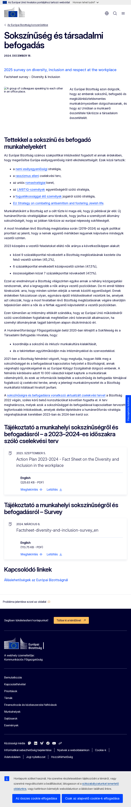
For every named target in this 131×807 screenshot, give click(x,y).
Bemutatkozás (13, 677)
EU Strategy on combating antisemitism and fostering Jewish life (58, 203)
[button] (31, 489)
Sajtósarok (10, 718)
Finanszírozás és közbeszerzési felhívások (30, 704)
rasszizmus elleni (27, 176)
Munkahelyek (12, 711)
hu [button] (107, 13)
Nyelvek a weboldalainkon (73, 750)
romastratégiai (35, 182)
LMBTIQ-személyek (31, 189)
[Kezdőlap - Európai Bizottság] (14, 12)
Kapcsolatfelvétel (15, 684)
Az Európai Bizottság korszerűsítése (28, 24)
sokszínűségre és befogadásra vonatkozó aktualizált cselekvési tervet (56, 395)
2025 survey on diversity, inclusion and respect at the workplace (60, 70)
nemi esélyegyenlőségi (31, 169)
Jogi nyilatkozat (35, 757)
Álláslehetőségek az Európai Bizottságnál (36, 580)
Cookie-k (100, 750)
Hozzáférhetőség (62, 757)
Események (11, 725)
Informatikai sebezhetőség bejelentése (28, 750)
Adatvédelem (12, 757)
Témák (8, 698)
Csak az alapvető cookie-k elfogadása (92, 798)
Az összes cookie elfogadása (36, 798)
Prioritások (10, 691)
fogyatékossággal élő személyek (39, 196)
